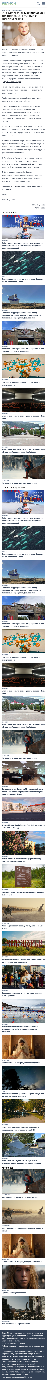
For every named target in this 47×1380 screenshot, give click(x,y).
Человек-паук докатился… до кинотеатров (19, 483)
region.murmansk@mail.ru (21, 1377)
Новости (5, 240)
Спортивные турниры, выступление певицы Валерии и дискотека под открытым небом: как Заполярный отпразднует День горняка (22, 315)
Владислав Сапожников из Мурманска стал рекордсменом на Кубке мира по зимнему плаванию (20, 1029)
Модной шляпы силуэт (12, 82)
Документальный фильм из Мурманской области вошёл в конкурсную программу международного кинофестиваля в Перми (22, 791)
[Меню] (43, 3)
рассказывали (16, 186)
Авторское (5, 480)
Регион (4, 276)
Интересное (6, 10)
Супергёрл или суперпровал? (14, 1293)
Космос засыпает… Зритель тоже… (16, 1323)
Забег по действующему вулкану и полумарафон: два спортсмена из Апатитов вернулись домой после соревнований (22, 245)
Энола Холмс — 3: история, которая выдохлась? (21, 1063)
